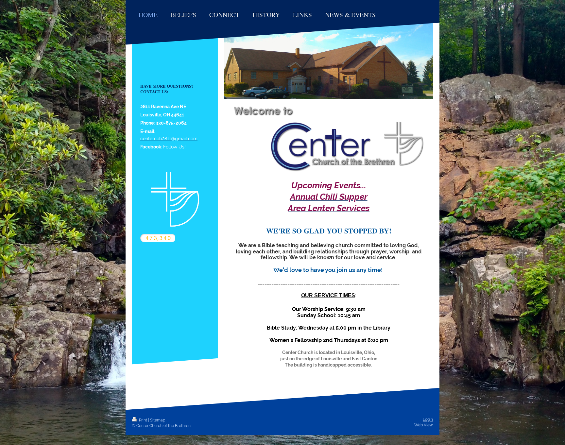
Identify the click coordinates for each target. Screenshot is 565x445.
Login (428, 419)
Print (143, 420)
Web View (423, 425)
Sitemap (157, 420)
